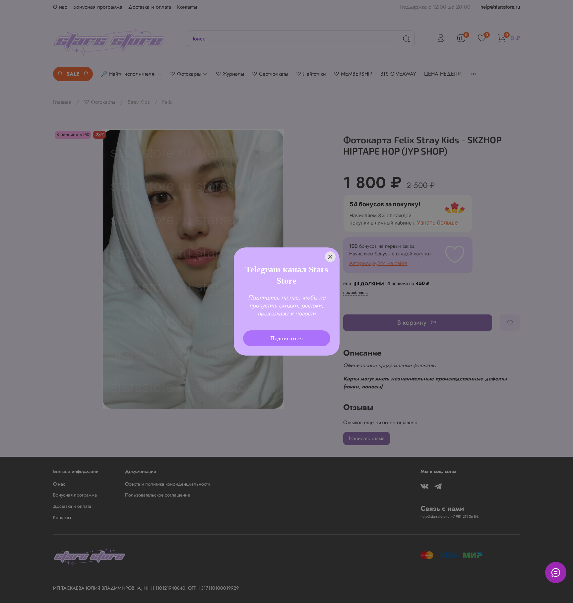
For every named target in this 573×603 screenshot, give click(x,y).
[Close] (330, 247)
